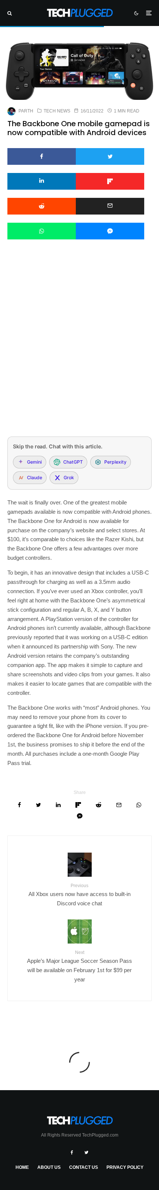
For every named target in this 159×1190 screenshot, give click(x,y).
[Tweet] (110, 156)
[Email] (110, 206)
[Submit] (41, 206)
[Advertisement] (79, 348)
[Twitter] (86, 1152)
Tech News (57, 111)
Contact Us (83, 1167)
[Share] (41, 156)
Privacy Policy (124, 1167)
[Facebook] (72, 1152)
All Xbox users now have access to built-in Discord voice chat (79, 894)
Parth (25, 111)
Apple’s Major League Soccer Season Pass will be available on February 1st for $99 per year (79, 966)
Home (22, 1167)
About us (49, 1167)
